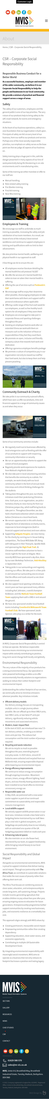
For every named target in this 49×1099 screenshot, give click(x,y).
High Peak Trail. (29, 547)
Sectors (6, 1001)
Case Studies (8, 1027)
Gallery (6, 1007)
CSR (4, 1034)
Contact (6, 1041)
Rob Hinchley (40, 560)
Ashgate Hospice (22, 533)
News (5, 1021)
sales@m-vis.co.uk (17, 1064)
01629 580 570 (15, 1060)
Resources (7, 1014)
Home (5, 47)
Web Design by (35, 1093)
